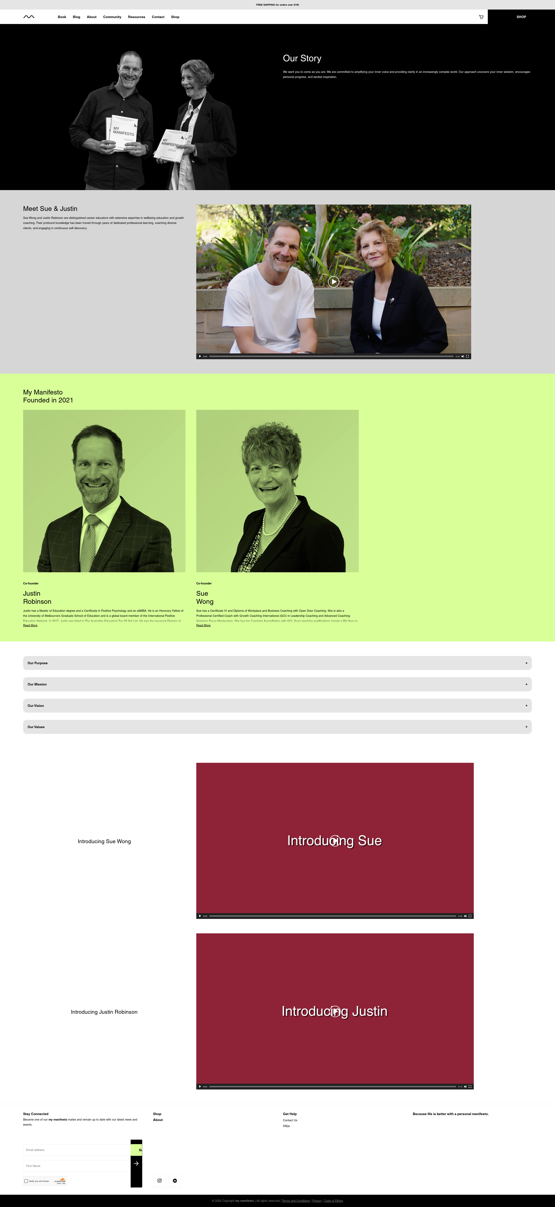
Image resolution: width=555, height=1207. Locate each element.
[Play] (200, 356)
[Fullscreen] (467, 356)
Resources (136, 17)
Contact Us (290, 1120)
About (92, 17)
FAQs (286, 1126)
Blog (76, 17)
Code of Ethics (333, 1201)
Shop (175, 17)
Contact (158, 17)
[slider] (331, 356)
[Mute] (462, 356)
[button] (334, 282)
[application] (333, 282)
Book (62, 17)
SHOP (521, 17)
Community (112, 17)
